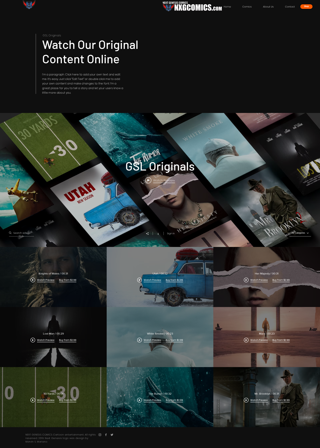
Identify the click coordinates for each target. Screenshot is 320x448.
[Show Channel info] (158, 233)
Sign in (171, 233)
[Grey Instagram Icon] (100, 434)
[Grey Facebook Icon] (106, 434)
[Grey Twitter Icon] (112, 434)
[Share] (149, 233)
